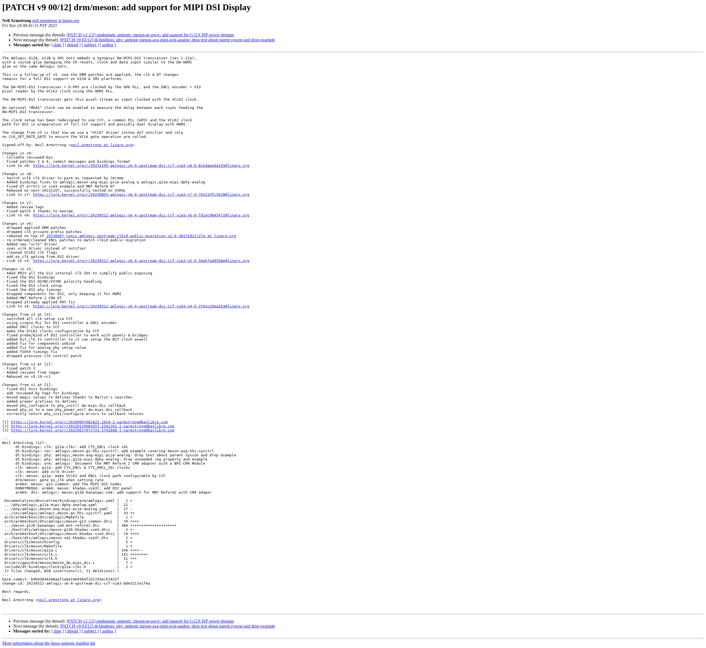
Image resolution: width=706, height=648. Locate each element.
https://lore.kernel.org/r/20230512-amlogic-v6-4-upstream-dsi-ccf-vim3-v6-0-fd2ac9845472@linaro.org (141, 215)
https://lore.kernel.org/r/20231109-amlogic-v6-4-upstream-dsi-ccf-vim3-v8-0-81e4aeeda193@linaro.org (141, 166)
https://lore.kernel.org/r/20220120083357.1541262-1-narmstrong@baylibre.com (92, 426)
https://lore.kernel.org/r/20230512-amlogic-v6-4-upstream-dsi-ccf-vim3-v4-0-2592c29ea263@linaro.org (141, 306)
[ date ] (58, 44)
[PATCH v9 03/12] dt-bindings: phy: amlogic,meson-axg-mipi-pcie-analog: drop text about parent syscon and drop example (167, 40)
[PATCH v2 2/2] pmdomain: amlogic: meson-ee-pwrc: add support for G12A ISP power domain (150, 35)
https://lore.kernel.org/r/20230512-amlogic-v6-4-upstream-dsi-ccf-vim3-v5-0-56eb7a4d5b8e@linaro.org (141, 261)
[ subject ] (90, 44)
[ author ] (108, 44)
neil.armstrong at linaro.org (55, 20)
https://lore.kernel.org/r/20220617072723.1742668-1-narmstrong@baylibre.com (92, 430)
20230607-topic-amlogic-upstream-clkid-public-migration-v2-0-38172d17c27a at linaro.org (141, 236)
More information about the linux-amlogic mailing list (48, 643)
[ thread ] (73, 44)
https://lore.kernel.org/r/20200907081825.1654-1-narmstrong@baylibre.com (89, 422)
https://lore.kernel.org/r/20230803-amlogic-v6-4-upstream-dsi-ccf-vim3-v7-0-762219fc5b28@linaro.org (141, 194)
